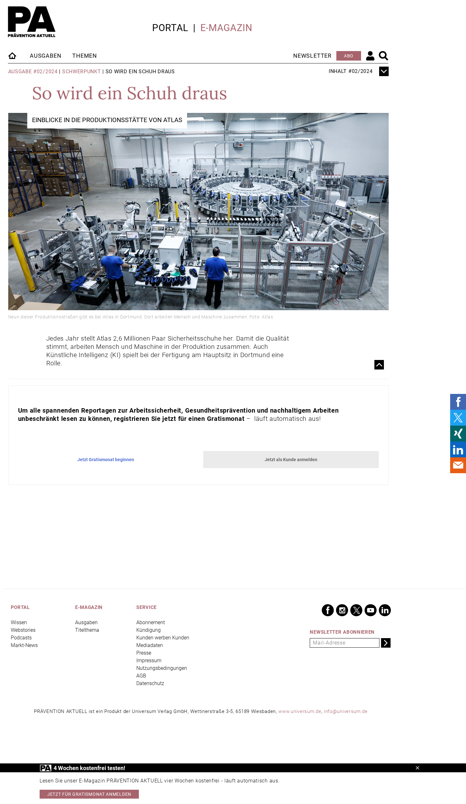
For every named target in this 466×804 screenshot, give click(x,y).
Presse (143, 653)
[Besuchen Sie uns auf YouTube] (371, 610)
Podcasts (21, 638)
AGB (141, 676)
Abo (348, 55)
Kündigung (148, 630)
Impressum (148, 660)
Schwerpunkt (81, 72)
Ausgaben (45, 55)
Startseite (12, 55)
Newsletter (312, 55)
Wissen (19, 622)
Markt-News (24, 645)
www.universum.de (299, 711)
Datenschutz (150, 683)
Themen (84, 55)
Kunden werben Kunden (162, 638)
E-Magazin (226, 27)
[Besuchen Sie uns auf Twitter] (356, 610)
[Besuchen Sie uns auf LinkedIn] (385, 610)
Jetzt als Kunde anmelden (291, 459)
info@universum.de (346, 711)
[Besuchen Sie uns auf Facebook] (328, 610)
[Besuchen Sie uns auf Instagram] (342, 610)
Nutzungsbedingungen (161, 668)
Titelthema (87, 630)
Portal (170, 27)
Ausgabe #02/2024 (33, 72)
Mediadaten (149, 645)
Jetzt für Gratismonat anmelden (89, 794)
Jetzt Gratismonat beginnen (105, 459)
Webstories (23, 630)
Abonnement (150, 622)
